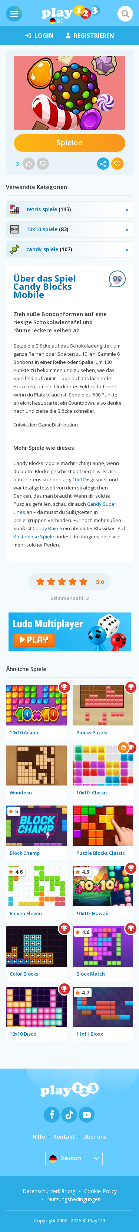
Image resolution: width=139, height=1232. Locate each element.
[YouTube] (87, 1115)
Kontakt (64, 1136)
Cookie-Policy (100, 1191)
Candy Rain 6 (47, 528)
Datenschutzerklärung (49, 1191)
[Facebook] (52, 1115)
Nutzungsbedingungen (74, 1199)
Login (44, 35)
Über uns (94, 1136)
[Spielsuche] (125, 13)
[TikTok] (69, 1115)
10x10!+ (80, 479)
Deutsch (71, 1158)
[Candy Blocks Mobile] (69, 93)
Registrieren (94, 35)
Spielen (69, 142)
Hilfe (39, 1136)
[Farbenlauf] (70, 649)
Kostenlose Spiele (33, 536)
